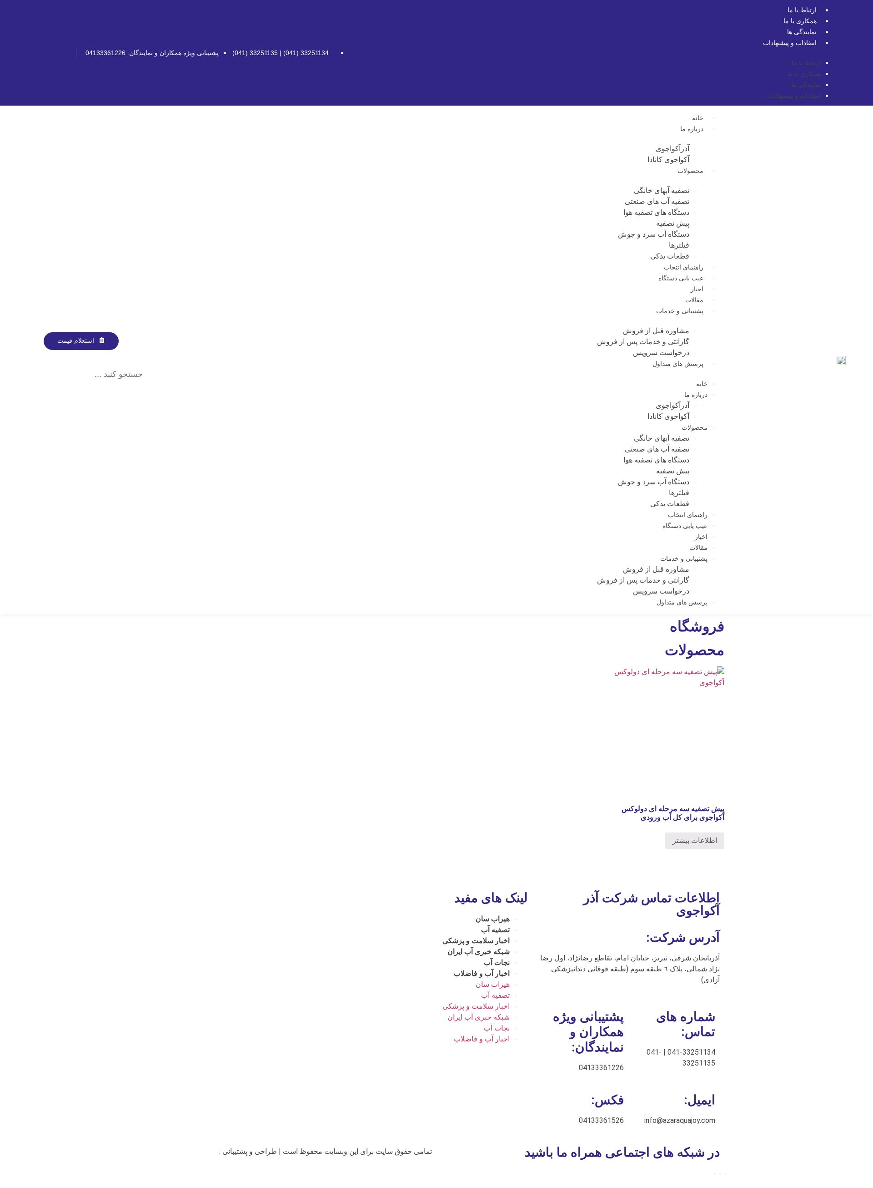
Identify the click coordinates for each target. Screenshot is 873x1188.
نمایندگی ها (802, 32)
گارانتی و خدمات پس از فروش (643, 341)
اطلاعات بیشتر (694, 840)
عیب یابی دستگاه (680, 278)
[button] (90, 355)
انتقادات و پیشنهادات (790, 42)
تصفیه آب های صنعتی (657, 201)
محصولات (690, 170)
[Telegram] (48, 53)
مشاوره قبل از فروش (656, 331)
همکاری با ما (800, 21)
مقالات (694, 300)
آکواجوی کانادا (668, 159)
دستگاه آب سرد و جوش (653, 234)
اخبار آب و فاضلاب (482, 973)
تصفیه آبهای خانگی (661, 190)
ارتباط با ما (802, 10)
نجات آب (497, 962)
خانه (697, 118)
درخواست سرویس (661, 352)
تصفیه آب (495, 929)
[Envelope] (33, 53)
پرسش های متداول (677, 363)
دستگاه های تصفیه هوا (656, 212)
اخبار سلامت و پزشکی (476, 940)
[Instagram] (63, 53)
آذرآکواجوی (672, 148)
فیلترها (679, 245)
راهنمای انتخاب (683, 267)
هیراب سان (493, 918)
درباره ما (691, 128)
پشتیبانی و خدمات (679, 311)
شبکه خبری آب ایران (478, 951)
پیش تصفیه (672, 223)
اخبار (697, 289)
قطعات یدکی (669, 256)
